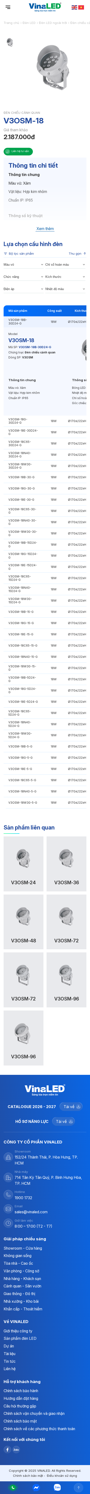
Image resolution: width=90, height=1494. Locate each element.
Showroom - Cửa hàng (23, 1248)
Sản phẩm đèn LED (20, 1338)
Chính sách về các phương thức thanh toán (39, 1429)
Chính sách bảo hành (21, 1391)
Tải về (69, 1106)
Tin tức (10, 1361)
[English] (75, 7)
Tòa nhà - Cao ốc (18, 1263)
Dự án (9, 1346)
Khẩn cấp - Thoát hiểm (23, 1309)
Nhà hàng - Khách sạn (22, 1278)
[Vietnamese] (81, 7)
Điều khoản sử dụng (62, 1476)
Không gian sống (17, 1255)
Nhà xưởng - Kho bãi (21, 1301)
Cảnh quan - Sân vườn (22, 1286)
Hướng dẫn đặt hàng (21, 1398)
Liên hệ (10, 1369)
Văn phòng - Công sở (21, 1271)
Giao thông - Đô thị (19, 1293)
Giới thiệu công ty (18, 1331)
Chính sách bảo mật (20, 1421)
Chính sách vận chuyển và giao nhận (34, 1413)
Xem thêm (45, 229)
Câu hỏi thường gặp (20, 1406)
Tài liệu (9, 1353)
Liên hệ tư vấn (20, 151)
